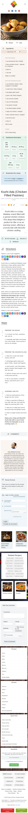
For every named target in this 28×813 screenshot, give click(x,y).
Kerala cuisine (9, 568)
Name (5, 621)
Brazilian (4, 698)
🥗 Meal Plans (19, 781)
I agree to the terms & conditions (15, 761)
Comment (15, 434)
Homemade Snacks (18, 563)
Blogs (15, 791)
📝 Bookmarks (8, 785)
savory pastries (19, 573)
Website (5, 628)
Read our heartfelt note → (20, 801)
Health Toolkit (5, 741)
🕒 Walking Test (9, 781)
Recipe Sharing (5, 722)
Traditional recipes (18, 576)
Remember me (17, 516)
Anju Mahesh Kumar (14, 452)
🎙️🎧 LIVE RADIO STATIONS (9, 744)
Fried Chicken (9, 563)
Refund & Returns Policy (19, 789)
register (19, 178)
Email (17, 621)
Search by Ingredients (7, 710)
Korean (3, 662)
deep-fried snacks (19, 560)
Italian (3, 659)
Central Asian (5, 701)
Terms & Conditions (6, 789)
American (4, 686)
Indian (3, 656)
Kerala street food (19, 568)
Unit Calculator (5, 729)
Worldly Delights (5, 677)
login (13, 178)
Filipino (3, 707)
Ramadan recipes (10, 573)
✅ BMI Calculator (7, 774)
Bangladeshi (5, 695)
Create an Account (10, 524)
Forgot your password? (19, 496)
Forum (3, 738)
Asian (3, 692)
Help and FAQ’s (5, 726)
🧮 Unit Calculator (8, 777)
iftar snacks (9, 565)
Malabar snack (18, 571)
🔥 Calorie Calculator (20, 774)
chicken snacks (18, 558)
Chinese (4, 704)
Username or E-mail (7, 501)
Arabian (3, 689)
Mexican (4, 665)
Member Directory (6, 732)
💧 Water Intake (20, 777)
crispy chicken (9, 560)
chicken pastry (10, 558)
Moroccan (4, 668)
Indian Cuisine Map (6, 719)
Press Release (11, 793)
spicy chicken (9, 576)
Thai (3, 674)
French (3, 653)
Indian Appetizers (18, 565)
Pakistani (4, 671)
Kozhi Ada (10, 571)
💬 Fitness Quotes (19, 785)
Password (7, 506)
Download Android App (7, 735)
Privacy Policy (8, 791)
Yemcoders (17, 805)
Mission (20, 791)
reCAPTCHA (7, 510)
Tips (18, 793)
